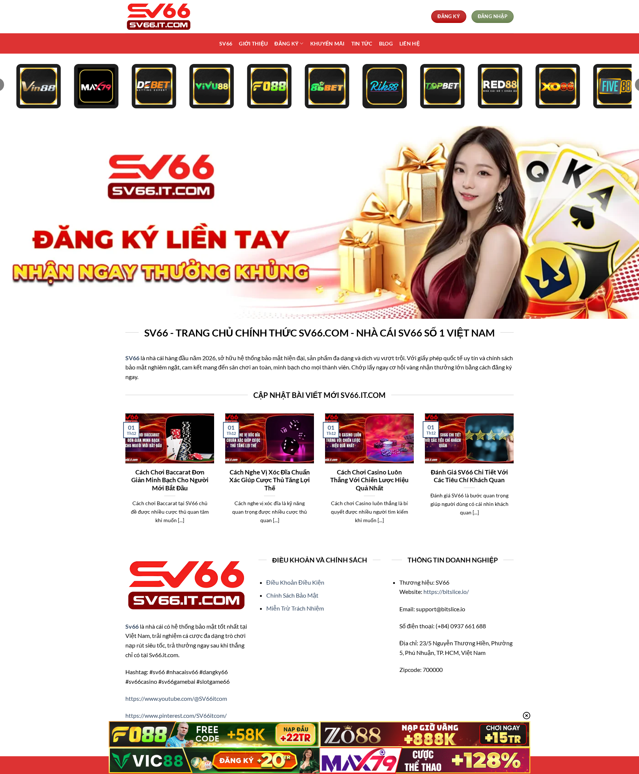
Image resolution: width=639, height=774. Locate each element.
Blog (386, 43)
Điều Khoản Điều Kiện (295, 582)
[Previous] (123, 478)
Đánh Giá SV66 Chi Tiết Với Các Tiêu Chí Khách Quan (469, 476)
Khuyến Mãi (327, 43)
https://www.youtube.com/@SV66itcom (176, 698)
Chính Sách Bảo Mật (292, 595)
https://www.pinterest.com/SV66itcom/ (176, 715)
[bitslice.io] (162, 16)
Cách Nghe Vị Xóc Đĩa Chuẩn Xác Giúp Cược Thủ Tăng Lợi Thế (269, 480)
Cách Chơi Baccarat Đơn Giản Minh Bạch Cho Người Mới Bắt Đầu (170, 480)
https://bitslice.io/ (446, 591)
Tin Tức (361, 43)
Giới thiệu (253, 43)
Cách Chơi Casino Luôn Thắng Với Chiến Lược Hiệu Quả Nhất (369, 480)
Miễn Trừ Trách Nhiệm (295, 608)
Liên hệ (409, 43)
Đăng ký (286, 43)
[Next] (515, 478)
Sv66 (225, 43)
